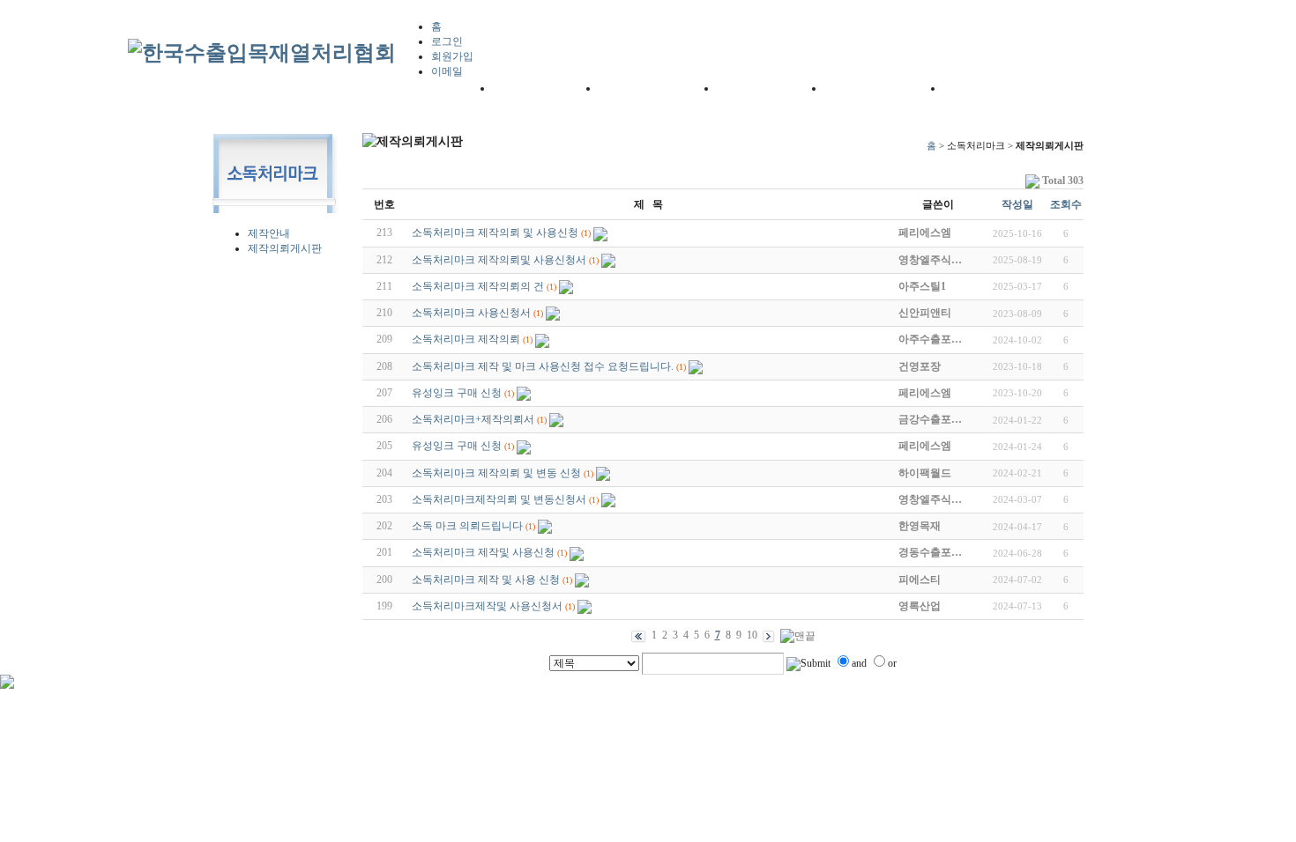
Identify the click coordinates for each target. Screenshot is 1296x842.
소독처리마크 (977, 87)
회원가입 (452, 56)
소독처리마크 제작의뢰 (466, 339)
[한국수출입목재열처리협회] (262, 52)
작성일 (1017, 204)
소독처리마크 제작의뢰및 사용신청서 (499, 260)
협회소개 (515, 87)
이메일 (447, 71)
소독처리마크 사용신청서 (471, 313)
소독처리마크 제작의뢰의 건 (478, 286)
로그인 (447, 41)
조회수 (1066, 204)
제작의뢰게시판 (285, 248)
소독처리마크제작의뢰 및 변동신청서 (499, 499)
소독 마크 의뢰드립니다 (467, 526)
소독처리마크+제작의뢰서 (473, 419)
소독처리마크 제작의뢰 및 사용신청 (495, 232)
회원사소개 (627, 87)
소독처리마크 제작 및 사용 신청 (486, 579)
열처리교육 (853, 87)
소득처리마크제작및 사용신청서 (487, 606)
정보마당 (740, 87)
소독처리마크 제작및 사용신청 (483, 552)
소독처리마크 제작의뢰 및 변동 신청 (496, 473)
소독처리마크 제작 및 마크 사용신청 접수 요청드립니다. (543, 366)
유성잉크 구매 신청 (457, 393)
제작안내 (269, 233)
